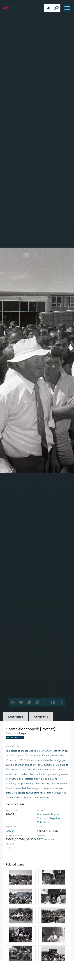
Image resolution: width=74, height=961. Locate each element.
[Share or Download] (13, 702)
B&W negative (45, 839)
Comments (41, 716)
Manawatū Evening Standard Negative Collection (48, 818)
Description (15, 716)
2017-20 (10, 830)
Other (9, 848)
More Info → (14, 737)
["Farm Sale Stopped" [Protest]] (21, 877)
